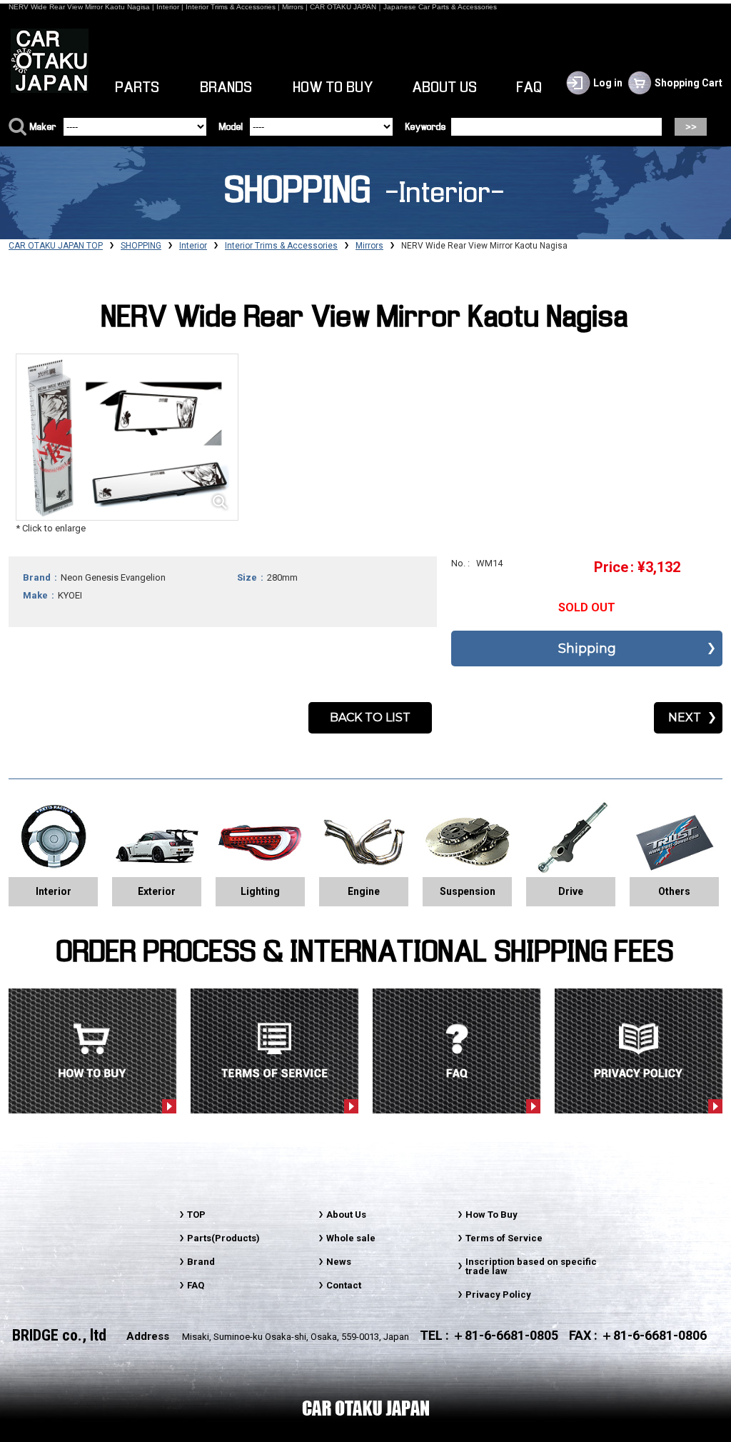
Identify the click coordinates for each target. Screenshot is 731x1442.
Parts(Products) (223, 1238)
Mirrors (369, 246)
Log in (607, 83)
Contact (343, 1285)
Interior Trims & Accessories (281, 246)
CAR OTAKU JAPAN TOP (56, 246)
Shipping (587, 648)
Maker (43, 127)
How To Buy (491, 1214)
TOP (196, 1214)
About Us (346, 1214)
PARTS (138, 88)
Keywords (425, 127)
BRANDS (227, 88)
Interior (193, 246)
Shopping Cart (688, 83)
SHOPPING (141, 246)
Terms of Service (504, 1238)
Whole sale (350, 1238)
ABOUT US (445, 88)
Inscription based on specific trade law (531, 1266)
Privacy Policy (498, 1294)
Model (231, 127)
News (338, 1261)
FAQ (530, 88)
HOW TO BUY (333, 88)
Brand (201, 1261)
